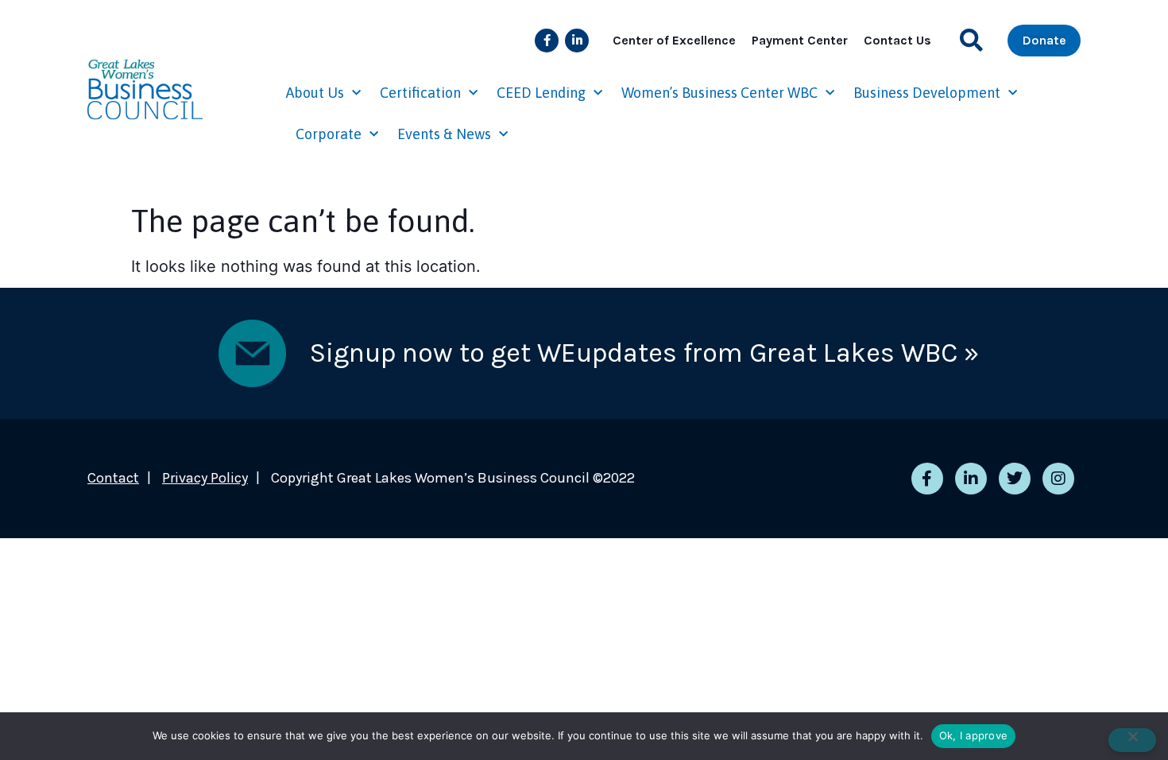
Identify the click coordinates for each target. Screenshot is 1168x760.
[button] (971, 40)
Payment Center (800, 40)
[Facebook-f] (547, 40)
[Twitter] (1015, 478)
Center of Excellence (674, 40)
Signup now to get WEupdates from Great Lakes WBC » (644, 353)
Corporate (329, 134)
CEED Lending (541, 92)
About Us (315, 92)
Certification (420, 92)
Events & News (444, 134)
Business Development (926, 92)
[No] (1132, 740)
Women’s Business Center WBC (719, 92)
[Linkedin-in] (577, 40)
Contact (113, 478)
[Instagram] (1058, 478)
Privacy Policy (205, 478)
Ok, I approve (973, 735)
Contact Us (897, 40)
